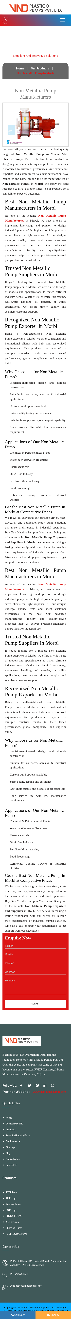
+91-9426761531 (19, 1274)
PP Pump (11, 1198)
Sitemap (10, 1147)
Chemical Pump (14, 1228)
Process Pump (13, 1204)
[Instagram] (54, 1086)
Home (20, 68)
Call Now (19, 1315)
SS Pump (11, 1210)
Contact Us (11, 1165)
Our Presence (13, 1141)
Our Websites (13, 1159)
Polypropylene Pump (16, 1234)
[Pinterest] (38, 1086)
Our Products (40, 68)
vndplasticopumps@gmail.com (26, 1285)
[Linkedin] (46, 1086)
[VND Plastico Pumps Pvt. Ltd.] (35, 7)
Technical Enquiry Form (18, 1135)
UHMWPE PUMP (14, 1216)
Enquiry (54, 1315)
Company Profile (14, 1123)
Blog (8, 1153)
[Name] (5, 20)
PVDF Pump (12, 1192)
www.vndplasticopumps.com (49, 1091)
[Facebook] (23, 1086)
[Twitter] (31, 1086)
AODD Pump (12, 1222)
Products (10, 1129)
